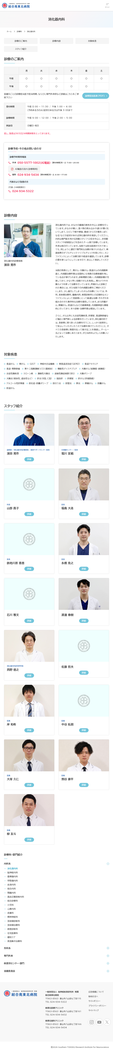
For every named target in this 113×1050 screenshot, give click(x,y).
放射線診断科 (13, 921)
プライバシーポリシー (97, 1006)
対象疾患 (92, 41)
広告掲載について (96, 992)
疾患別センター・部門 (14, 963)
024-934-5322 (23, 191)
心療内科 (11, 909)
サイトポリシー (94, 1001)
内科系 (7, 864)
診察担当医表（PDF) (95, 96)
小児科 (10, 905)
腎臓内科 (11, 893)
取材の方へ (93, 996)
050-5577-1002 (34, 163)
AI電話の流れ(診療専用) (26, 169)
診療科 (19, 31)
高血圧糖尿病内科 (15, 897)
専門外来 (8, 956)
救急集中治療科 (14, 941)
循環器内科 (12, 877)
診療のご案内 (21, 41)
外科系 (7, 948)
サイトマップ (93, 1010)
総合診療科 (12, 901)
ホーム (9, 31)
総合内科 (11, 889)
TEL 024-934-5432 (56, 1015)
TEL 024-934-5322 (56, 1002)
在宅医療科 (12, 933)
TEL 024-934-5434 (56, 1028)
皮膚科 (10, 913)
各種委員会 (9, 971)
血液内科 (11, 885)
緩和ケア (11, 937)
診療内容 (56, 41)
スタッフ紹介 (21, 49)
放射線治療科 (13, 925)
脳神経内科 (12, 873)
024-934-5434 (28, 175)
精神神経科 (12, 917)
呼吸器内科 (12, 881)
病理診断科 (12, 929)
